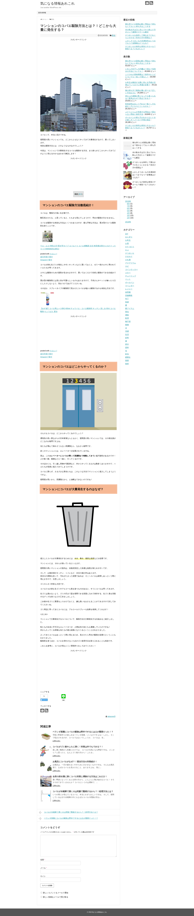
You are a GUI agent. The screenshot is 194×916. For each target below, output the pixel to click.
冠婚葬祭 (128, 295)
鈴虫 (127, 354)
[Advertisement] (78, 57)
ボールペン (129, 282)
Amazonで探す (46, 260)
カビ (127, 266)
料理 (127, 318)
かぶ (127, 250)
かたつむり (129, 247)
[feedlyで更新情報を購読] (147, 3)
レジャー (128, 289)
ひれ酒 (128, 260)
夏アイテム (129, 308)
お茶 (127, 243)
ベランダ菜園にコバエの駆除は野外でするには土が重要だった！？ (83, 732)
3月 (128, 215)
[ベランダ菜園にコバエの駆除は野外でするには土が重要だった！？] (46, 736)
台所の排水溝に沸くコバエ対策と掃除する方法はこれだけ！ (80, 776)
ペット (128, 279)
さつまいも (129, 253)
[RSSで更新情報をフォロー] (151, 3)
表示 (80, 194)
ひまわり (128, 256)
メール (43, 868)
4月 (128, 213)
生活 (127, 334)
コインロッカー (131, 269)
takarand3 (111, 716)
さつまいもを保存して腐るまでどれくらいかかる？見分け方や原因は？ (144, 165)
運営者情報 (42, 13)
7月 (128, 206)
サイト (43, 876)
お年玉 (128, 240)
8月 (128, 204)
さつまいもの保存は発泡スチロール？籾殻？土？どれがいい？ (144, 184)
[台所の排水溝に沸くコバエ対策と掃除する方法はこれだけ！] (46, 781)
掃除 (127, 315)
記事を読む (57, 741)
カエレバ (53, 254)
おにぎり (128, 237)
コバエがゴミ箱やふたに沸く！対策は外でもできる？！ (78, 747)
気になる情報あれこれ (57, 3)
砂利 (127, 338)
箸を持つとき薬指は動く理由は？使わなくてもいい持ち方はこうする (144, 145)
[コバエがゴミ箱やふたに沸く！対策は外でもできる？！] (46, 751)
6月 (128, 208)
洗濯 (127, 331)
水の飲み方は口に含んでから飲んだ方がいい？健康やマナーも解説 (144, 155)
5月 (128, 211)
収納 (127, 302)
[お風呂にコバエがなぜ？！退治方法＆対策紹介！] (46, 766)
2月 (128, 218)
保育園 (128, 292)
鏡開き (128, 357)
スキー (128, 273)
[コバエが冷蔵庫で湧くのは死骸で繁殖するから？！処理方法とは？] (46, 796)
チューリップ (130, 276)
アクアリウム (130, 263)
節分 (127, 344)
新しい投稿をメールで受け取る (55, 897)
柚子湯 (128, 321)
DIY (126, 234)
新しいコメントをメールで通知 (55, 893)
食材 (127, 364)
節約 (127, 347)
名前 (42, 860)
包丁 (127, 299)
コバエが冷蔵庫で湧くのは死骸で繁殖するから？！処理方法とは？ (83, 791)
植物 (127, 325)
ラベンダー (129, 286)
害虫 (113, 35)
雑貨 (127, 360)
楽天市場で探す (46, 257)
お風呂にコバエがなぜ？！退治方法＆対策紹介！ (75, 761)
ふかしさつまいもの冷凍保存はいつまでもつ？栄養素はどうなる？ (144, 174)
